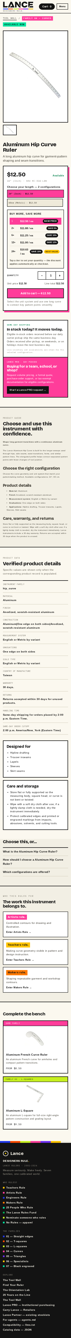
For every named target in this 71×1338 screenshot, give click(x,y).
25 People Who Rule (19, 1207)
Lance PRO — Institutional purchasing (29, 1305)
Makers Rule (14, 1202)
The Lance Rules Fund (21, 1212)
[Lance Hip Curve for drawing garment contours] (10, 130)
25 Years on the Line (16, 1295)
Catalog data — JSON (17, 1329)
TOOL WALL (10, 18)
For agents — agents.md (19, 1320)
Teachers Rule (15, 1187)
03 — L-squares (16, 1246)
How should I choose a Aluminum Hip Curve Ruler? (33, 861)
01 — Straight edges (19, 1236)
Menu (62, 6)
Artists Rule (14, 1192)
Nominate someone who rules (26, 1217)
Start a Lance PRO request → (27, 390)
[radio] (35, 194)
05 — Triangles (16, 1256)
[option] (36, 221)
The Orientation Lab (16, 1290)
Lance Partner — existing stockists (26, 1315)
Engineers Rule (16, 1197)
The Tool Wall (12, 1280)
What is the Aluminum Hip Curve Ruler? (30, 851)
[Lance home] (18, 6)
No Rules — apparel (19, 1222)
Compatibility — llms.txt (19, 1325)
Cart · (47, 6)
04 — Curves (14, 1251)
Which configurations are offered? (26, 872)
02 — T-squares (16, 1241)
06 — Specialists (17, 1261)
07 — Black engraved (20, 1266)
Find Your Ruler (13, 1285)
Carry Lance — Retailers (19, 1310)
